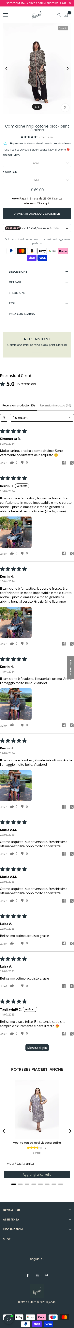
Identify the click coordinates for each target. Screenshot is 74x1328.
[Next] (64, 68)
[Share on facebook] (63, 463)
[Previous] (9, 68)
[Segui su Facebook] (27, 1275)
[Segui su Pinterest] (46, 1275)
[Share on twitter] (71, 463)
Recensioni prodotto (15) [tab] (18, 405)
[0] (66, 15)
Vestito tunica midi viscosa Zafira (37, 1142)
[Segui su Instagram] (37, 1275)
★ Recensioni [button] (70, 667)
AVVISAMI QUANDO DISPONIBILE (37, 213)
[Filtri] (4, 418)
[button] (29, 137)
